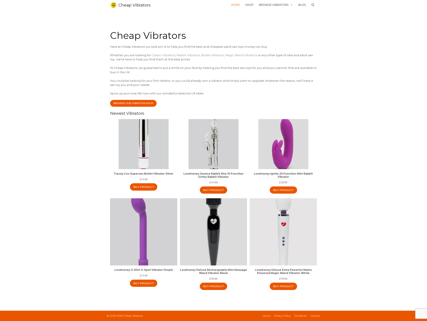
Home (235, 5)
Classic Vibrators (163, 55)
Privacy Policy (282, 315)
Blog (302, 5)
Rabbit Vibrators (188, 55)
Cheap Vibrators (134, 5)
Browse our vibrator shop (133, 103)
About (267, 315)
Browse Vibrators (274, 5)
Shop (249, 5)
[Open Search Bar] (313, 5)
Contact (315, 315)
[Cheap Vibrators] (113, 5)
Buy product (143, 186)
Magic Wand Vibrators (241, 55)
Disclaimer (300, 315)
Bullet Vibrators (212, 55)
